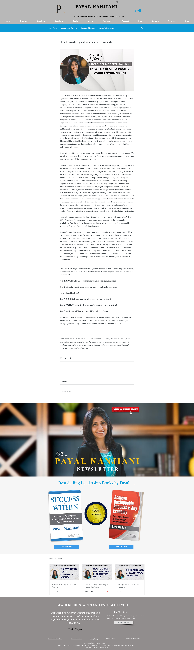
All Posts (53, 28)
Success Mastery (88, 28)
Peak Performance (106, 28)
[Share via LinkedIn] (65, 358)
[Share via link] (70, 358)
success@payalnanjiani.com (111, 16)
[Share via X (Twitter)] (61, 358)
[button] (138, 10)
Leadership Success (69, 28)
